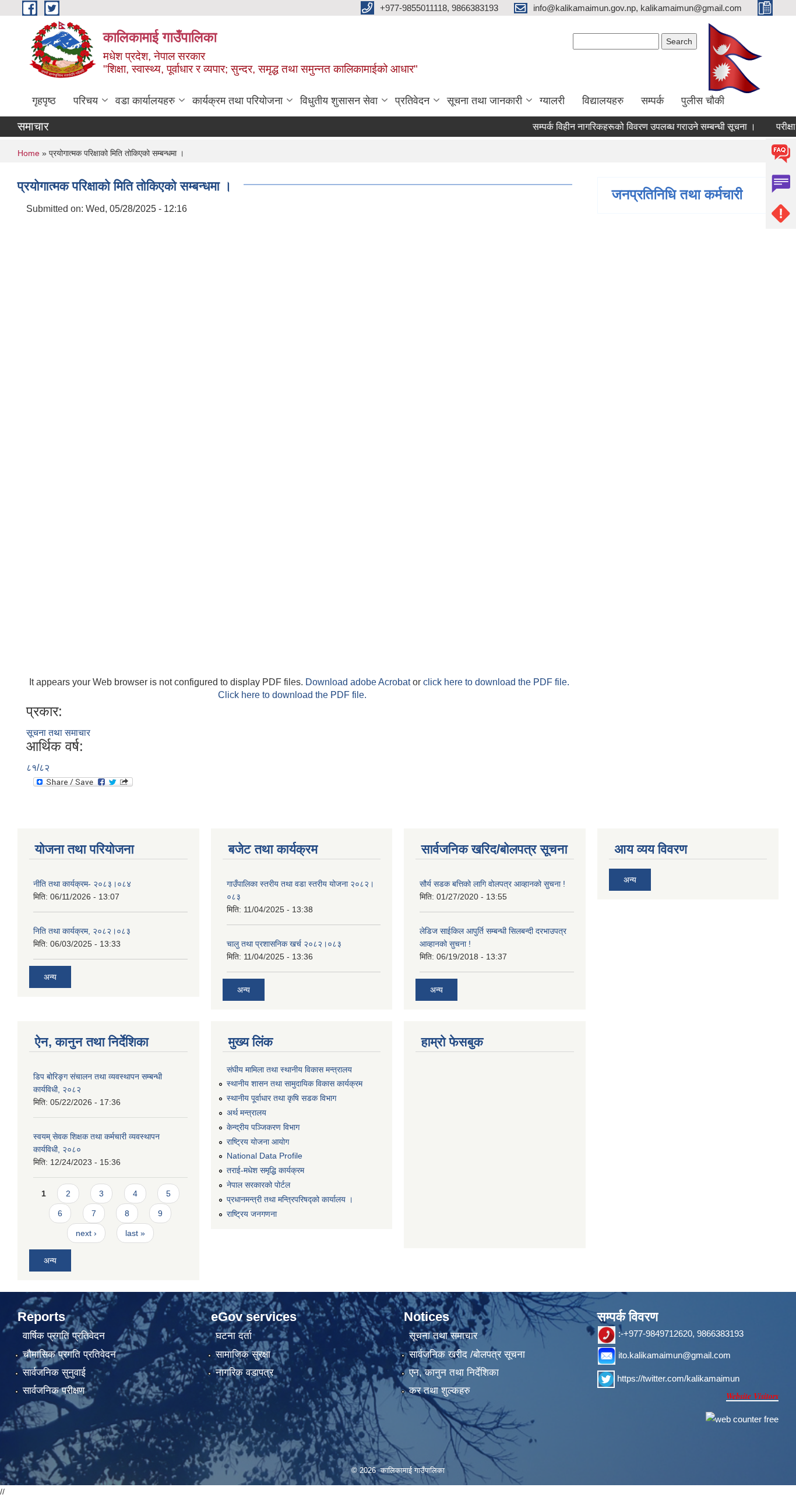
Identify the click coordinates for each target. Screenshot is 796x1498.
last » (135, 1233)
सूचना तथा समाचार (58, 733)
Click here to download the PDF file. (292, 695)
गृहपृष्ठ (44, 101)
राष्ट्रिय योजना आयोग (258, 1141)
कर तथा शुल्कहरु (439, 1390)
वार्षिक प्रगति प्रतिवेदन (64, 1335)
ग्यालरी (552, 101)
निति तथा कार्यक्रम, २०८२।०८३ (82, 931)
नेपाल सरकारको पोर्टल (258, 1184)
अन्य (50, 977)
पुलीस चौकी (702, 101)
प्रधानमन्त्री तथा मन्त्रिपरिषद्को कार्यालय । (290, 1199)
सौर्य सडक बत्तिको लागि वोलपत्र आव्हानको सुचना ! (492, 883)
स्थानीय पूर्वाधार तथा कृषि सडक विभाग (281, 1098)
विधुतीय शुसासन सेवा (339, 101)
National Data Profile (264, 1155)
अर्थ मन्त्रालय (246, 1112)
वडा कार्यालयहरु (145, 101)
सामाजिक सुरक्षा (243, 1354)
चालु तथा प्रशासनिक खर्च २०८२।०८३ (284, 943)
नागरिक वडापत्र (244, 1372)
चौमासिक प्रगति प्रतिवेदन (69, 1354)
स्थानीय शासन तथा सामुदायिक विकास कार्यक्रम (294, 1083)
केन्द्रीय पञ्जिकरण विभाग (263, 1127)
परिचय (85, 101)
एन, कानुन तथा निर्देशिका (454, 1372)
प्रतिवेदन (412, 101)
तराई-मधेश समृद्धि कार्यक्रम (265, 1170)
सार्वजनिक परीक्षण (53, 1390)
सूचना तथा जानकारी (484, 101)
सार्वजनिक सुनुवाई (54, 1372)
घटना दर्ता (234, 1335)
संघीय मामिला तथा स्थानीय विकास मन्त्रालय (289, 1069)
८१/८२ (38, 768)
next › (86, 1233)
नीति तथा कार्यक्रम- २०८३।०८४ (82, 883)
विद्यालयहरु (603, 101)
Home (28, 153)
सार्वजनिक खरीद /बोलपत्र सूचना (467, 1354)
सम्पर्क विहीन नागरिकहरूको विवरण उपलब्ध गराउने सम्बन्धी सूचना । (626, 127)
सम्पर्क (652, 101)
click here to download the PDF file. (496, 682)
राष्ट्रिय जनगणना (252, 1214)
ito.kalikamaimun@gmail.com (674, 1355)
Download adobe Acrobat (359, 682)
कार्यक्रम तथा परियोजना (237, 101)
